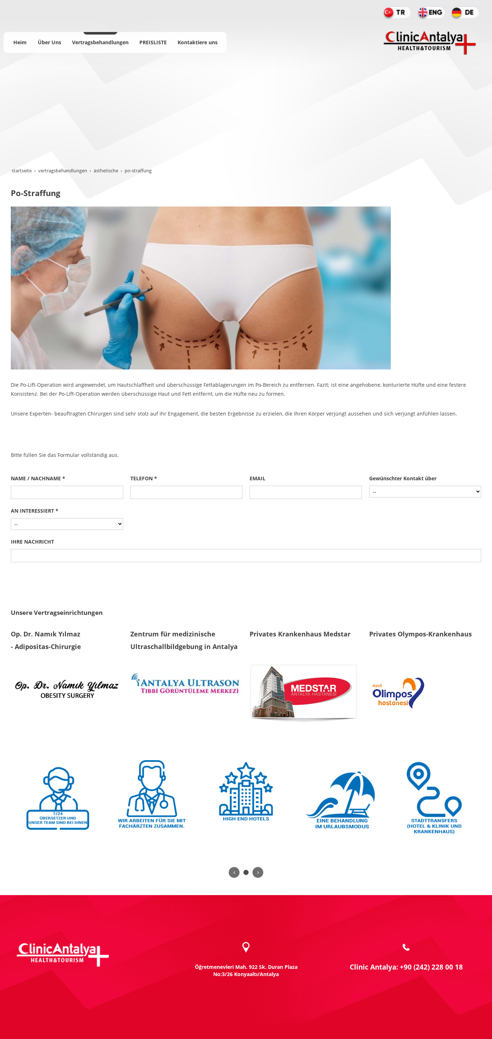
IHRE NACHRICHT (32, 541)
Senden (246, 576)
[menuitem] (20, 42)
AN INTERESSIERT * (34, 510)
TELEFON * (143, 478)
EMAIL (257, 478)
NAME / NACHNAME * (38, 478)
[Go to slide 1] (246, 872)
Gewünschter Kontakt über (403, 478)
